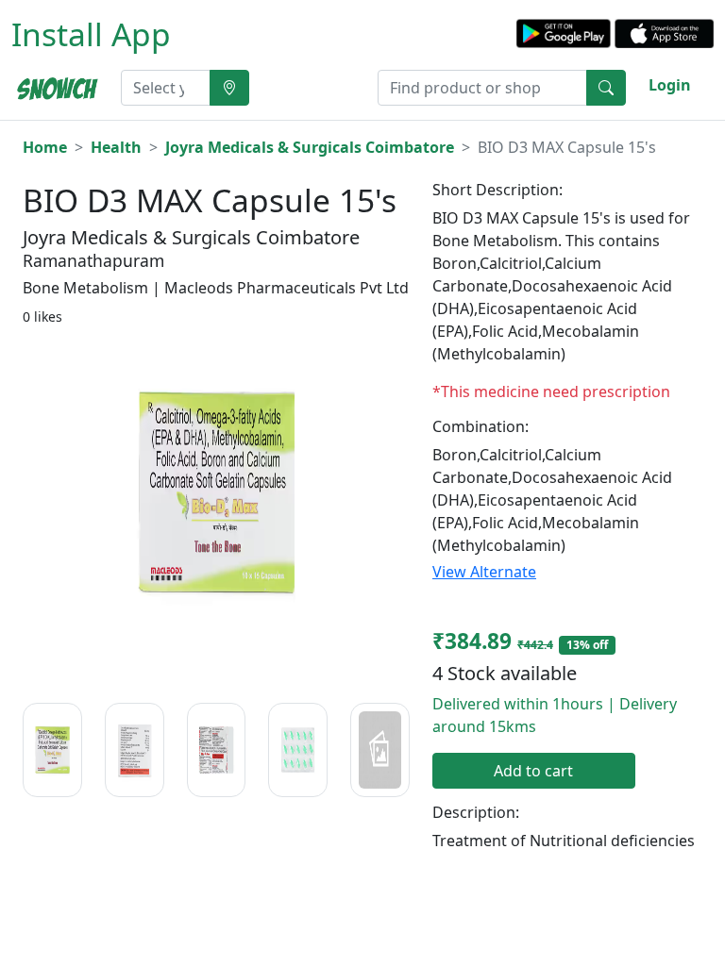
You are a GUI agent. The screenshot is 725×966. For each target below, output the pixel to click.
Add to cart (533, 770)
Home (45, 147)
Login (670, 85)
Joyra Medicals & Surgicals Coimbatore (309, 147)
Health (116, 147)
